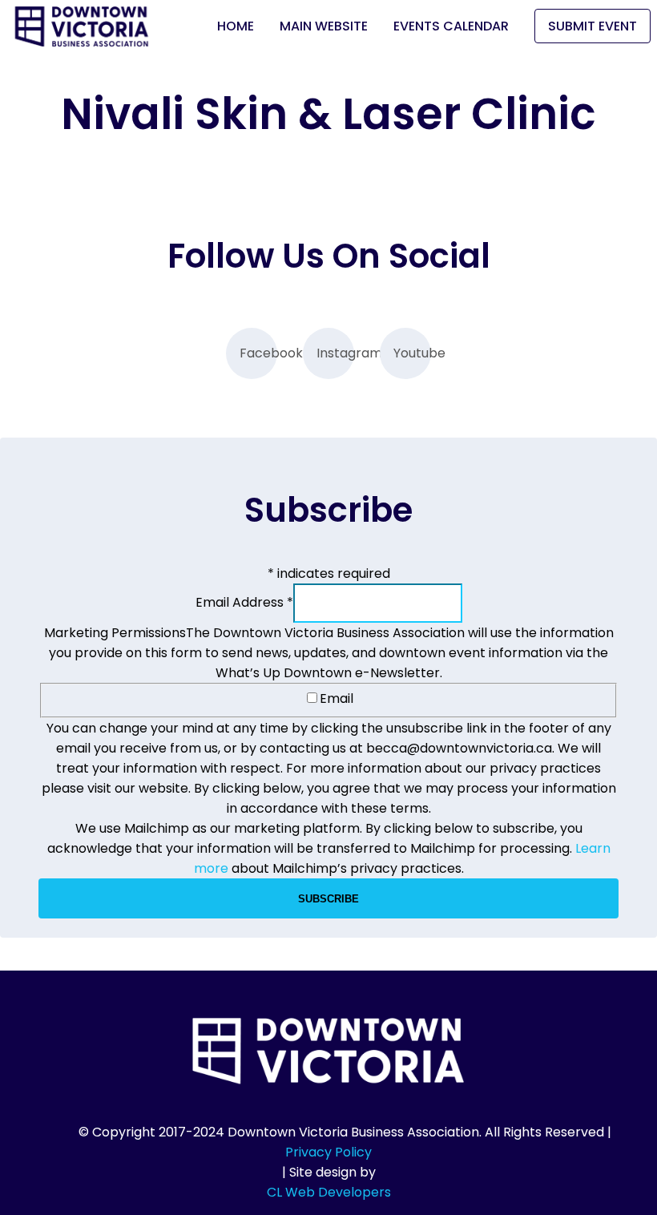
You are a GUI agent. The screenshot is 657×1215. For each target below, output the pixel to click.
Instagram (335, 353)
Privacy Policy (328, 1152)
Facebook (258, 353)
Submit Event (592, 26)
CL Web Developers (329, 1192)
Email (336, 698)
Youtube (412, 353)
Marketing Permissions (115, 633)
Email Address (244, 602)
